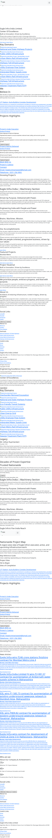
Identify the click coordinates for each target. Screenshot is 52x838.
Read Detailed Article (5, 672)
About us (3, 321)
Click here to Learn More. (6, 42)
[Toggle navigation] (49, 2)
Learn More (3, 250)
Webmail (3, 792)
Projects (3, 475)
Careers (8, 321)
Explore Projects (5, 144)
